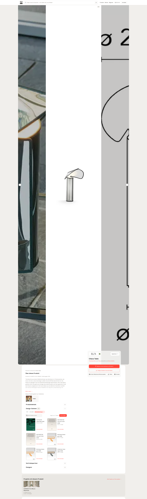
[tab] (27, 412)
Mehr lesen (28, 391)
